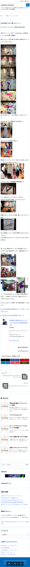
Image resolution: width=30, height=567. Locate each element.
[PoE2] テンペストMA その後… (8, 554)
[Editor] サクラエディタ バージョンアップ (11, 495)
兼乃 (27, 351)
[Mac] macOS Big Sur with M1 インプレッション (13, 521)
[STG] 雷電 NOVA (5, 548)
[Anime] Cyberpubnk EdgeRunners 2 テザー (12, 500)
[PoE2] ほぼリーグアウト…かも (9, 550)
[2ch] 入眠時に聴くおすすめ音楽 (18, 437)
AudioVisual (10, 15)
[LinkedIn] (5, 363)
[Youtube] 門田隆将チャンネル (8, 515)
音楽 (17, 15)
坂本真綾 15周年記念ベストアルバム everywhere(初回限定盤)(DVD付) (19, 322)
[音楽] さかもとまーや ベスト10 (18, 447)
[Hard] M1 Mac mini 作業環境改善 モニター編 (12, 517)
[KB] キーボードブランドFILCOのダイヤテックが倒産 (14, 504)
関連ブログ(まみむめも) (9, 542)
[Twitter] (5, 360)
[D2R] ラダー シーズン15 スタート (9, 545)
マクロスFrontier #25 (15, 415)
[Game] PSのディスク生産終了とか (9, 498)
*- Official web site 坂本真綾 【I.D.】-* (12, 315)
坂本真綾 (23, 27)
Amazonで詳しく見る (14, 340)
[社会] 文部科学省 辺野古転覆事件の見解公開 (12, 502)
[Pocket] (15, 363)
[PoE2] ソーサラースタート (8, 552)
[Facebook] (15, 360)
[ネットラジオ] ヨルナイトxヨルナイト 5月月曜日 (18, 427)
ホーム (3, 15)
